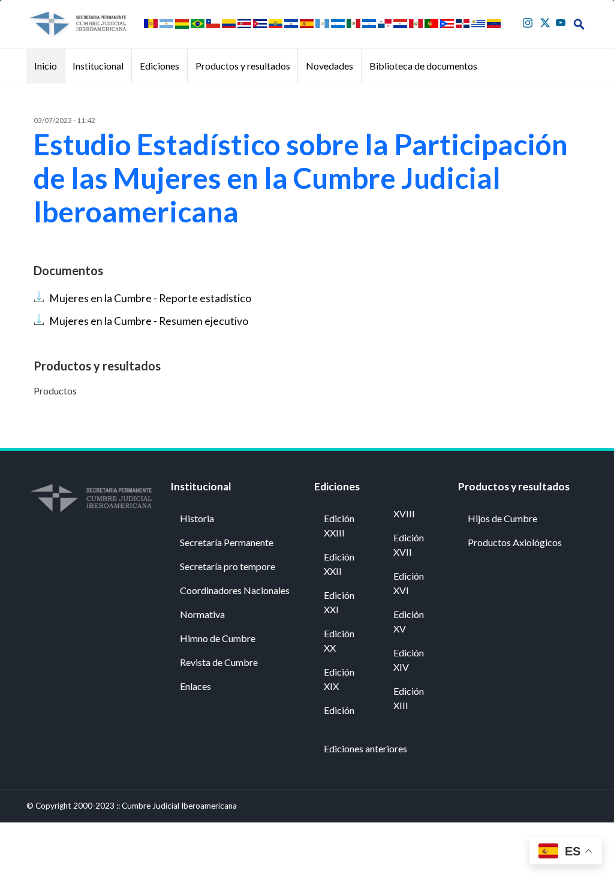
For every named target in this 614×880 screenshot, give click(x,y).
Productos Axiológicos (515, 542)
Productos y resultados (242, 65)
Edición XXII (339, 564)
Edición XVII (408, 544)
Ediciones (159, 65)
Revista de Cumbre (219, 662)
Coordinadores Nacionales (235, 590)
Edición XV (408, 621)
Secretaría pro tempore (227, 566)
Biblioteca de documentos (423, 65)
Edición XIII (408, 698)
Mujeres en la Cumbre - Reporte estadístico (150, 298)
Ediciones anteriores (365, 748)
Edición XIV (408, 660)
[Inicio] (77, 23)
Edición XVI (408, 583)
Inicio (45, 65)
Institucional (98, 65)
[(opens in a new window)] (529, 21)
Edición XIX (339, 679)
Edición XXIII (339, 525)
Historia (197, 518)
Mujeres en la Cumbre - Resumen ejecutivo (148, 321)
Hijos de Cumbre (502, 518)
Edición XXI (339, 602)
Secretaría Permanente (226, 542)
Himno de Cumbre (217, 638)
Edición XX (339, 640)
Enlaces (195, 686)
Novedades (329, 65)
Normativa (202, 614)
